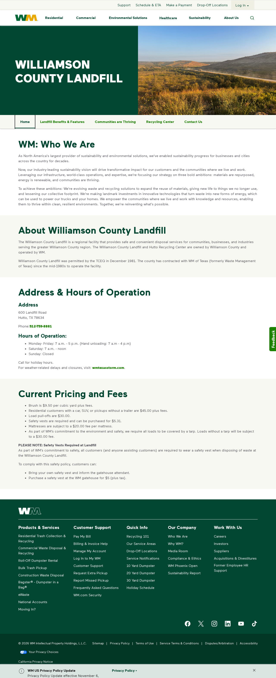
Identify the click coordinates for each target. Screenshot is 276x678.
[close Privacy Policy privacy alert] (254, 670)
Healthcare (168, 18)
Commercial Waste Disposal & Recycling (42, 550)
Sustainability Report (184, 573)
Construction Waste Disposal (41, 575)
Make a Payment (179, 5)
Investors (221, 543)
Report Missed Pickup (91, 580)
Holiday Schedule (140, 587)
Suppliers (221, 551)
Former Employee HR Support (231, 567)
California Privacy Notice (35, 661)
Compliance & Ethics (184, 558)
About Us (231, 18)
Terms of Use (145, 643)
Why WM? (175, 543)
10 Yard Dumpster (141, 565)
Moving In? (27, 609)
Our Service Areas (141, 543)
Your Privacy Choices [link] (43, 652)
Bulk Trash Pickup (32, 568)
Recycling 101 (138, 536)
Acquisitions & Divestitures (235, 558)
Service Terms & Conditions (179, 643)
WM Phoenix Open (183, 565)
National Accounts (32, 602)
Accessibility (249, 643)
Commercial (86, 18)
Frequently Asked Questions (96, 587)
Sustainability (200, 18)
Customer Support (88, 565)
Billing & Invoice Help (91, 543)
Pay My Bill (82, 536)
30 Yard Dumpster (141, 580)
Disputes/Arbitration (219, 643)
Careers (220, 536)
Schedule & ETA (148, 5)
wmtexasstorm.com (108, 367)
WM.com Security (88, 595)
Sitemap (98, 643)
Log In (240, 5)
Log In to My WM (87, 558)
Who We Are (178, 536)
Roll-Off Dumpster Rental (38, 560)
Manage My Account (90, 551)
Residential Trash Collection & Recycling (42, 538)
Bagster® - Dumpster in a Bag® (38, 584)
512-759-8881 (41, 326)
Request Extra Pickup (91, 573)
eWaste (23, 594)
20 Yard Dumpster (141, 573)
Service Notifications (143, 558)
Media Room (178, 551)
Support (124, 5)
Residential (54, 18)
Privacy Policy (120, 643)
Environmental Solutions (128, 18)
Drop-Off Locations (212, 5)
